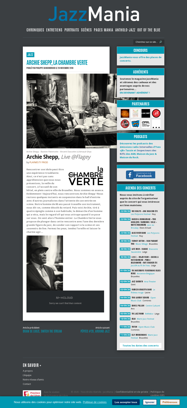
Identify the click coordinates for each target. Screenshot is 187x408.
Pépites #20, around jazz (95, 331)
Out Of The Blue (149, 30)
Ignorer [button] (149, 402)
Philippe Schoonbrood (45, 68)
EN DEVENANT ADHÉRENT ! (135, 92)
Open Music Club (146, 327)
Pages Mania (103, 30)
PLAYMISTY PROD (39, 162)
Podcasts (140, 136)
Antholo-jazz (125, 30)
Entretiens (54, 30)
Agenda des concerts (140, 188)
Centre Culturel (153, 306)
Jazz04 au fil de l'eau (140, 265)
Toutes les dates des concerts (141, 345)
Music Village (142, 244)
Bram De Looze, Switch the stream (42, 331)
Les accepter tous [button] (126, 402)
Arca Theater (150, 281)
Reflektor (149, 314)
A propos (28, 370)
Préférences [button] (170, 402)
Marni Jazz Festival (145, 319)
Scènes (86, 30)
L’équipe (27, 375)
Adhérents (140, 72)
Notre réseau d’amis (33, 379)
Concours (140, 50)
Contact (27, 384)
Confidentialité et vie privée (132, 392)
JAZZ (30, 55)
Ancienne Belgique (145, 273)
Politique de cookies (95, 402)
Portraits (71, 30)
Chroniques (35, 30)
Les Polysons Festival (141, 214)
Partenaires (140, 104)
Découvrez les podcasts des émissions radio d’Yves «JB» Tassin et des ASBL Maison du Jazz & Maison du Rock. (140, 150)
